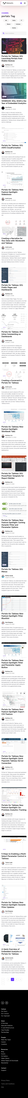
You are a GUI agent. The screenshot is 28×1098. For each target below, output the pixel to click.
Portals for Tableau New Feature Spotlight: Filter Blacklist (12, 616)
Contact (3, 1068)
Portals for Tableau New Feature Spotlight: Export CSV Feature (12, 711)
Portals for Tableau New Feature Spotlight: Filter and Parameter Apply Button (12, 664)
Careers (3, 1042)
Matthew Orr (8, 65)
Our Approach (5, 1016)
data (14, 20)
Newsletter (4, 1063)
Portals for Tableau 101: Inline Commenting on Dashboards (12, 334)
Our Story (4, 1011)
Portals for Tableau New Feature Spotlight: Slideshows (12, 192)
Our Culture (5, 1013)
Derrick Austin (9, 958)
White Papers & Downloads (9, 1060)
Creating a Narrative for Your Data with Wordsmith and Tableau (13, 240)
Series (14, 28)
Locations (4, 1044)
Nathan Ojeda (9, 576)
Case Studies (5, 1030)
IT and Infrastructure (7, 1028)
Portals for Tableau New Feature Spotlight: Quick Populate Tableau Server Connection (12, 759)
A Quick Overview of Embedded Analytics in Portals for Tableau (11, 951)
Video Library (5, 1058)
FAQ (2, 1087)
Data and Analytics (7, 1025)
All (6, 20)
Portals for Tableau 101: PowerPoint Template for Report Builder (12, 475)
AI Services (4, 1023)
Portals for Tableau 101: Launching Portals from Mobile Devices (12, 58)
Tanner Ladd (8, 862)
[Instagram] (6, 1004)
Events (3, 1054)
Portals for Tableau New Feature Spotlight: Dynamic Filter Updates (13, 904)
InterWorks (8, 3)
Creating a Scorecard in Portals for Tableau (11, 381)
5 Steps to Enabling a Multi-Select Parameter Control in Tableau (13, 856)
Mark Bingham (9, 622)
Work (3, 1021)
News (8, 24)
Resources (4, 1049)
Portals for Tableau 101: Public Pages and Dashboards (12, 287)
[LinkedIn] (2, 1004)
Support (3, 1070)
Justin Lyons (8, 198)
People (3, 1037)
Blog (2, 1052)
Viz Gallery (4, 1056)
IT (21, 20)
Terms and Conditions (8, 1084)
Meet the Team (6, 1040)
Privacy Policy (5, 1080)
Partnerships (5, 1032)
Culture (18, 24)
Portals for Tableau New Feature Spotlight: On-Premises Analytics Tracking (13, 807)
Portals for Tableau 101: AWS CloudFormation (12, 146)
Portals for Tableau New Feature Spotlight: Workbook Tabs (12, 429)
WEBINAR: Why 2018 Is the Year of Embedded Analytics (13, 102)
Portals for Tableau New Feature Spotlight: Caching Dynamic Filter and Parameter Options (13, 523)
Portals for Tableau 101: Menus (12, 570)
